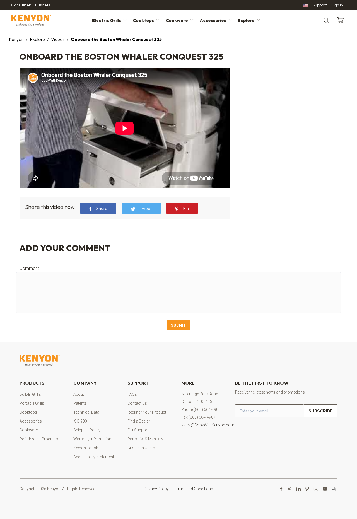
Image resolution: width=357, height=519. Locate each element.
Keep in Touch (85, 448)
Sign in (337, 5)
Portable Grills (32, 403)
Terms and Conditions (193, 489)
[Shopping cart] (341, 20)
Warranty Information (92, 439)
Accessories (213, 20)
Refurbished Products (39, 439)
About (78, 394)
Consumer (21, 5)
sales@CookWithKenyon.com (207, 425)
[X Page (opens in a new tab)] (289, 489)
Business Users (141, 448)
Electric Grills (106, 20)
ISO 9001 (81, 421)
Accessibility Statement (93, 457)
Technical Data (86, 412)
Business (42, 5)
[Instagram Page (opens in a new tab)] (315, 489)
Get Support (137, 430)
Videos (58, 39)
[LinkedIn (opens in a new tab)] (298, 489)
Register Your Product (146, 412)
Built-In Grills (30, 394)
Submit (178, 325)
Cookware (177, 20)
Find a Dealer (138, 421)
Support (320, 5)
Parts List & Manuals (145, 439)
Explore (246, 20)
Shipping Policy (86, 430)
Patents (80, 403)
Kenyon (16, 39)
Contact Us (137, 403)
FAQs (132, 394)
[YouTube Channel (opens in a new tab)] (325, 489)
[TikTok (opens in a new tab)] (334, 489)
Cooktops (143, 20)
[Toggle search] (326, 20)
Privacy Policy (156, 489)
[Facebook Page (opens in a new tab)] (281, 489)
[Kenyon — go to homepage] (38, 20)
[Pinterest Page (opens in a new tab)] (307, 489)
